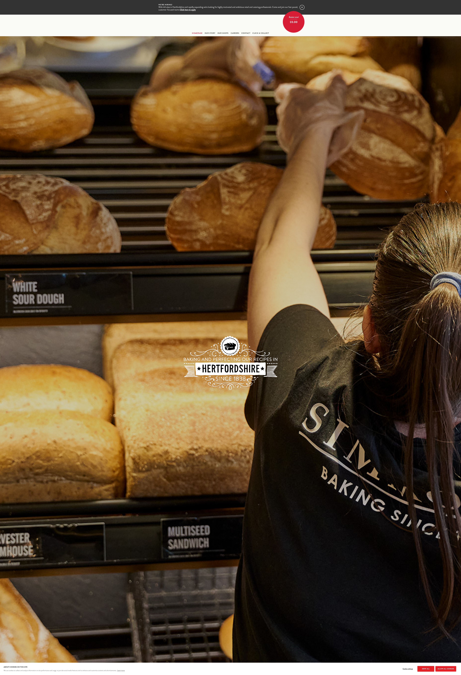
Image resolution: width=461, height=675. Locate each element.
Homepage (197, 33)
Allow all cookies (446, 669)
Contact (245, 33)
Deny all (426, 669)
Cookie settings (408, 669)
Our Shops (223, 33)
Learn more (121, 670)
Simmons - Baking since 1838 (230, 23)
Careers (235, 33)
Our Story (210, 33)
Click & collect (260, 33)
